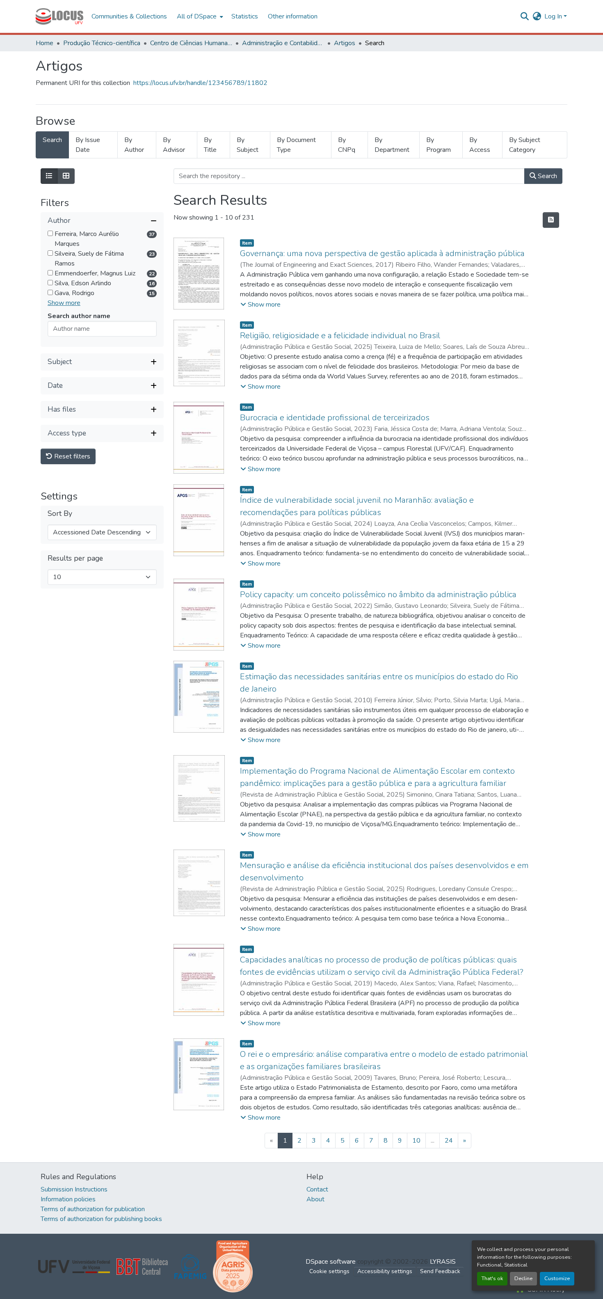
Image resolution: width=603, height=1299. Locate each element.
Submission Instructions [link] (74, 1189)
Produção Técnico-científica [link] (101, 43)
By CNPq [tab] (346, 144)
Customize (557, 1278)
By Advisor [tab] (174, 144)
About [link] (315, 1199)
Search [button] (546, 176)
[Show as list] (49, 176)
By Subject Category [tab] (524, 144)
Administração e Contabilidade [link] (283, 43)
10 (416, 1140)
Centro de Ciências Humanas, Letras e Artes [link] (191, 43)
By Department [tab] (392, 144)
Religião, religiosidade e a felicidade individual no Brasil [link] (340, 335)
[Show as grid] (66, 176)
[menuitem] (199, 16)
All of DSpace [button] (197, 16)
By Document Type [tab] (296, 144)
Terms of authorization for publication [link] (93, 1209)
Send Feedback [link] (440, 1271)
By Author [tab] (134, 144)
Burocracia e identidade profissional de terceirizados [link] (334, 417)
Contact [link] (317, 1189)
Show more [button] (64, 302)
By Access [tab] (479, 144)
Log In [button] (554, 16)
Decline (523, 1278)
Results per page (75, 558)
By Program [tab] (438, 144)
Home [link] (44, 43)
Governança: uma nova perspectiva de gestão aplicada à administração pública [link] (382, 253)
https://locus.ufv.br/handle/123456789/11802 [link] (200, 82)
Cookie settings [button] (329, 1271)
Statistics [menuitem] (244, 16)
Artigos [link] (344, 43)
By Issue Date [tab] (87, 144)
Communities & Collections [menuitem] (129, 16)
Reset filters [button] (71, 456)
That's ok (492, 1278)
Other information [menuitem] (292, 16)
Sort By (60, 513)
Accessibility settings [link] (384, 1271)
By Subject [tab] (247, 144)
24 (449, 1140)
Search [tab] (52, 139)
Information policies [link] (68, 1199)
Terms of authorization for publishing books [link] (101, 1218)
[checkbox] (50, 233)
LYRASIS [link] (443, 1261)
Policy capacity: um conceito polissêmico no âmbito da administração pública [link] (378, 594)
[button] (59, 16)
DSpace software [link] (331, 1261)
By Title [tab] (210, 144)
